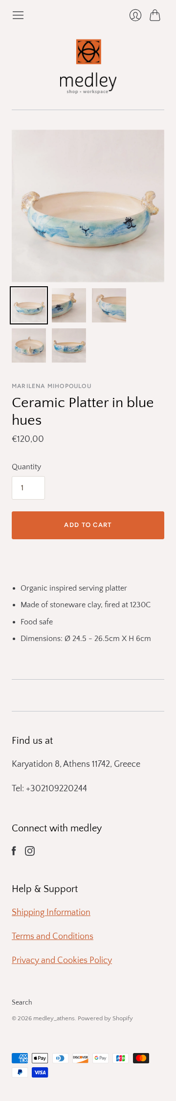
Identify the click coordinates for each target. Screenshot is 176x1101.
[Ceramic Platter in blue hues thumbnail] (29, 305)
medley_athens (54, 1018)
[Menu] (18, 15)
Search (22, 1003)
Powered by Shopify (105, 1018)
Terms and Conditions (52, 936)
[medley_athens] (88, 65)
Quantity (26, 466)
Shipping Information (51, 913)
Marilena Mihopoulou (51, 386)
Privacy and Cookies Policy (62, 960)
